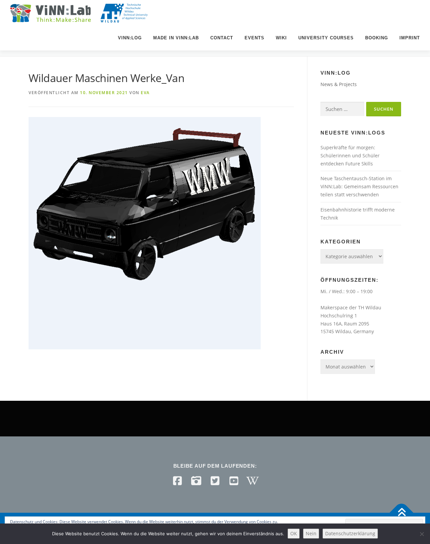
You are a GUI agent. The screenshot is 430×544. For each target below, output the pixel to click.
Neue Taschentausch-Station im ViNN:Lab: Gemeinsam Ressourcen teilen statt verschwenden (359, 186)
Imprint (409, 37)
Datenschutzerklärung (350, 533)
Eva (145, 92)
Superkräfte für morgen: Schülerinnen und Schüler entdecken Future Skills (350, 155)
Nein (311, 533)
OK (293, 533)
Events (254, 37)
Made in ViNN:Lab (176, 37)
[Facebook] (177, 481)
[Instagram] (196, 481)
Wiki (281, 37)
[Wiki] (253, 481)
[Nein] (421, 534)
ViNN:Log (130, 37)
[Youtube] (234, 481)
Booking (376, 37)
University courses (326, 37)
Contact (221, 37)
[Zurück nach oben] (402, 512)
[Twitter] (215, 481)
